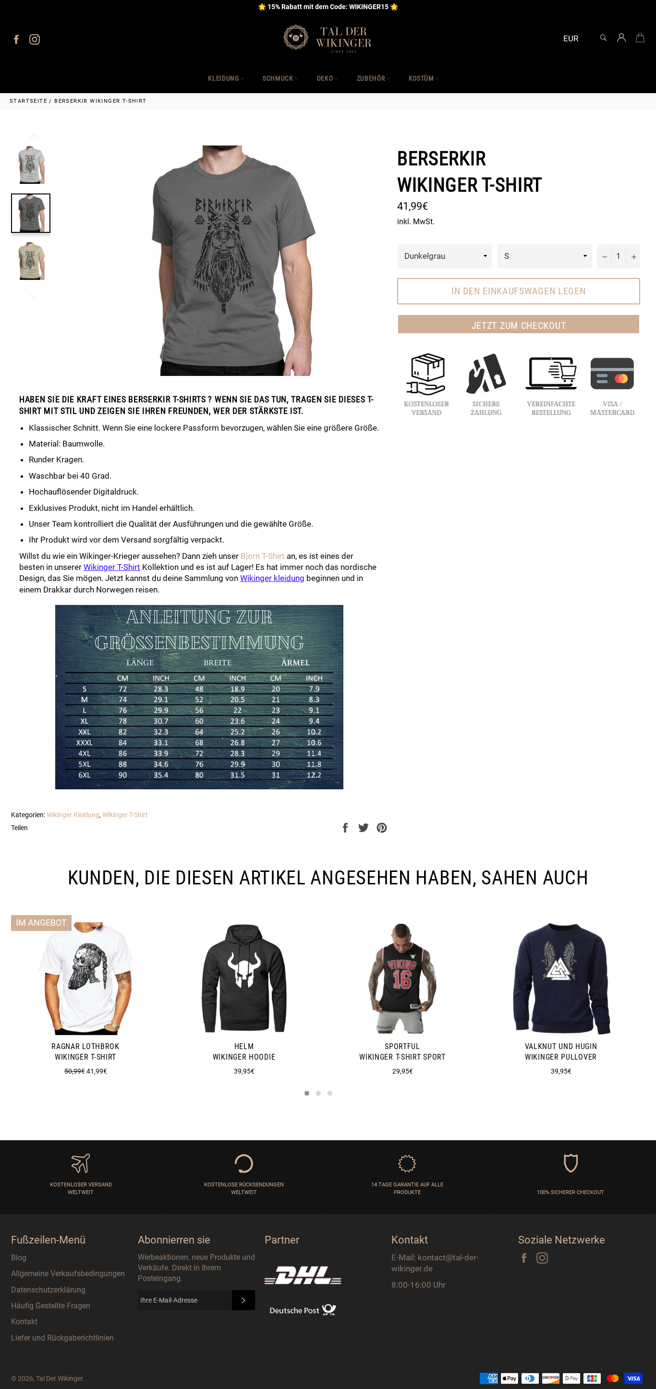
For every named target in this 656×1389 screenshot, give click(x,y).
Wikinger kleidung (272, 578)
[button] (307, 1093)
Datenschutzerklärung (48, 1289)
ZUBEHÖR (371, 78)
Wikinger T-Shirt (112, 567)
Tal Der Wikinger (59, 1378)
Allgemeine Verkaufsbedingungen (68, 1273)
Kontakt (24, 1321)
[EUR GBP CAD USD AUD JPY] (574, 39)
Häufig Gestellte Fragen (50, 1305)
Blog (18, 1257)
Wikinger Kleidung (73, 815)
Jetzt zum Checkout (519, 325)
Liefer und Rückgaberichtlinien (62, 1337)
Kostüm (421, 78)
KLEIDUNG (223, 78)
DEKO (325, 78)
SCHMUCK (278, 78)
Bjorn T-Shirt (263, 556)
